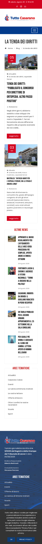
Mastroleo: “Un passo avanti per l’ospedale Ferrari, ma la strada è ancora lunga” (19, 181)
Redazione (13, 107)
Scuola (11, 409)
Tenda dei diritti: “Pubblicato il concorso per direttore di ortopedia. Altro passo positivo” (20, 92)
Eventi (10, 384)
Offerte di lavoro (15, 398)
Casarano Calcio (15, 380)
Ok (11, 539)
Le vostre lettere (15, 393)
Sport (10, 414)
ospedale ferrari (21, 175)
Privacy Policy (25, 539)
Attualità (12, 74)
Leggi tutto (13, 136)
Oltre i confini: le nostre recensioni (18, 403)
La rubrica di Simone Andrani (20, 389)
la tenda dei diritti (16, 77)
